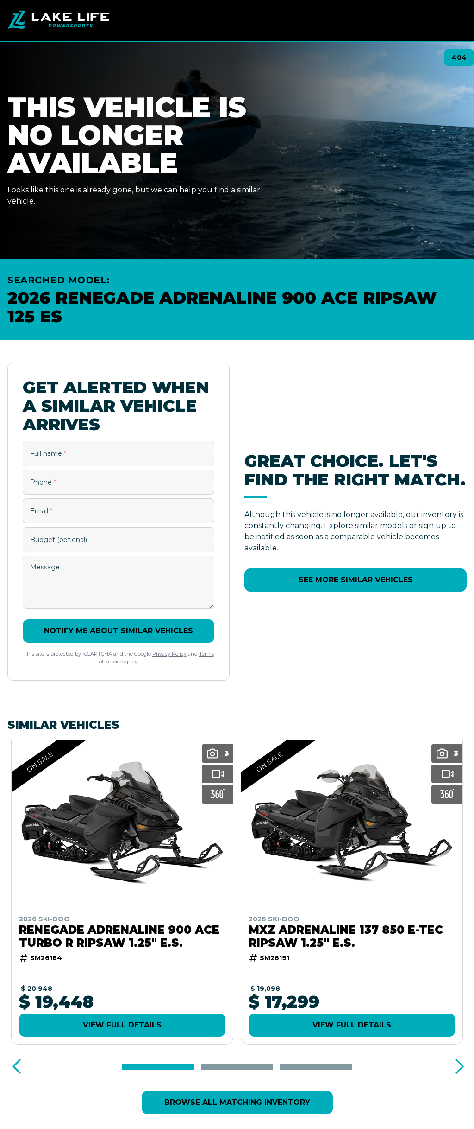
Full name (48, 453)
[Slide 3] (316, 1067)
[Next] (457, 1067)
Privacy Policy (169, 654)
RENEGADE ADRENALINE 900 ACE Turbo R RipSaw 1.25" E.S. (119, 937)
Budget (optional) (58, 540)
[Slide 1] (158, 1067)
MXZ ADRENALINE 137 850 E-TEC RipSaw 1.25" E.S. (346, 937)
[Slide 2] (237, 1067)
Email (41, 511)
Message (45, 567)
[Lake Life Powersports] (58, 20)
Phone (43, 482)
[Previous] (16, 1067)
